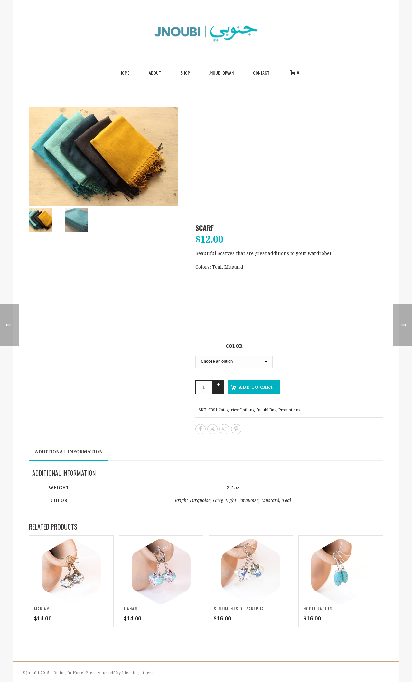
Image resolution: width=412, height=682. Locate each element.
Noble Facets (318, 608)
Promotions (289, 410)
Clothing (247, 410)
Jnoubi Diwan (221, 72)
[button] (229, 119)
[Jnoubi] (206, 32)
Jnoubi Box (266, 410)
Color (234, 346)
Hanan (130, 608)
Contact (261, 72)
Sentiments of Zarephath (241, 608)
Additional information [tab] (69, 451)
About (155, 72)
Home (124, 72)
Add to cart (256, 387)
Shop (185, 72)
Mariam (42, 608)
